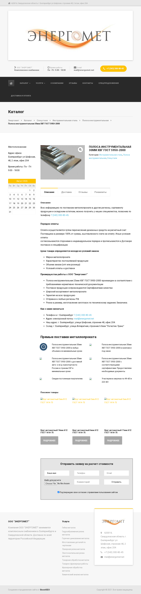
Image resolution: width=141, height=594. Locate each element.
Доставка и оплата (21, 96)
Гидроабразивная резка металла (73, 533)
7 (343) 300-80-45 (60, 215)
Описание (49, 192)
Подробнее (49, 440)
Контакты (87, 83)
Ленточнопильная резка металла (73, 554)
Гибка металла (68, 528)
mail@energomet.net (84, 318)
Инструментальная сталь (110, 155)
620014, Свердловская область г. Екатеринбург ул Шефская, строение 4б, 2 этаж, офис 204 (113, 540)
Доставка (66, 192)
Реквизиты (100, 192)
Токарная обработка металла (75, 560)
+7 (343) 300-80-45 (115, 68)
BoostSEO (45, 590)
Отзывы (73, 83)
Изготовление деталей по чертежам (74, 544)
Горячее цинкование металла (75, 538)
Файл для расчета (52, 480)
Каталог (24, 83)
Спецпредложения (108, 83)
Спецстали (112, 158)
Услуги (39, 83)
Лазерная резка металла (73, 549)
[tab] (49, 192)
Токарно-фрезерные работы (75, 564)
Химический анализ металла (75, 574)
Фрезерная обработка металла (72, 569)
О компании (57, 83)
